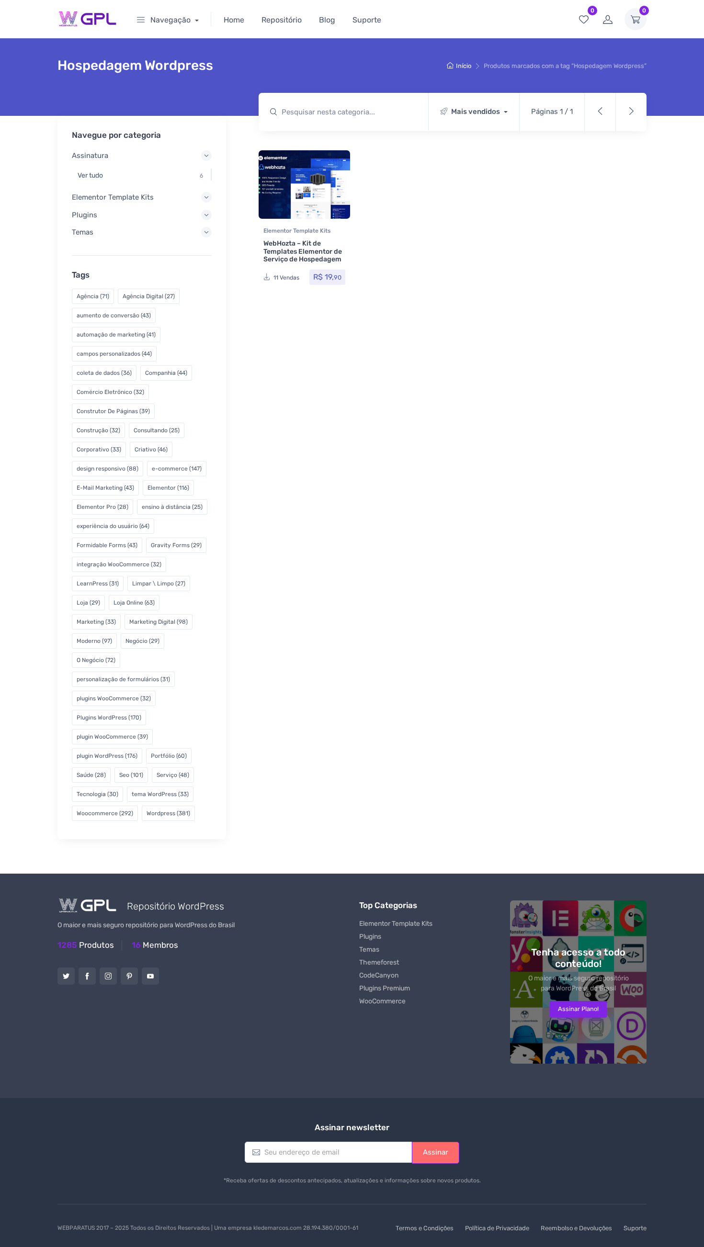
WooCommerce (382, 1001)
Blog (327, 19)
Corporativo (99, 449)
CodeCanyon (378, 975)
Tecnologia (97, 794)
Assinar (435, 1152)
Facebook (87, 976)
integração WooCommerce (119, 564)
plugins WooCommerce (114, 698)
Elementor (168, 487)
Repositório (281, 19)
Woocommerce (105, 813)
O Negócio (96, 660)
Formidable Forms (107, 545)
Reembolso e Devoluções (576, 1228)
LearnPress (98, 583)
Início (463, 65)
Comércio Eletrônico (110, 392)
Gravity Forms (176, 545)
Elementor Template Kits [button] (113, 197)
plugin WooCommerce (112, 736)
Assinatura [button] (90, 155)
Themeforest (379, 962)
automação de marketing (116, 334)
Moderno (94, 641)
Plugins (370, 936)
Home (234, 19)
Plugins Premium (384, 988)
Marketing (96, 621)
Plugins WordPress (109, 717)
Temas (369, 949)
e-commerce (177, 468)
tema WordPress (160, 794)
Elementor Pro (102, 507)
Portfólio (169, 756)
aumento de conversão (114, 315)
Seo (131, 775)
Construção (98, 430)
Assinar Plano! (578, 1008)
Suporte (366, 19)
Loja (88, 602)
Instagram (108, 976)
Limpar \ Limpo (158, 583)
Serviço (173, 775)
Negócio (142, 641)
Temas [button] (82, 232)
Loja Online (134, 602)
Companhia (166, 373)
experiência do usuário (113, 526)
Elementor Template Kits (296, 230)
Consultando (157, 430)
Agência (93, 296)
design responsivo (107, 468)
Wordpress (168, 813)
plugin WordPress (107, 756)
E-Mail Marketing (105, 487)
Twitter (66, 976)
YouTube (150, 976)
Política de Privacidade (497, 1228)
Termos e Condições (425, 1228)
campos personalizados (114, 353)
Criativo (151, 449)
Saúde (91, 775)
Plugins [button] (84, 215)
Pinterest (129, 976)
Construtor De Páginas (113, 411)
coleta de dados (104, 373)
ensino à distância (172, 507)
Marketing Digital (158, 621)
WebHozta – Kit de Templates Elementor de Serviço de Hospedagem (302, 251)
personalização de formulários (123, 679)
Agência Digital (149, 296)
